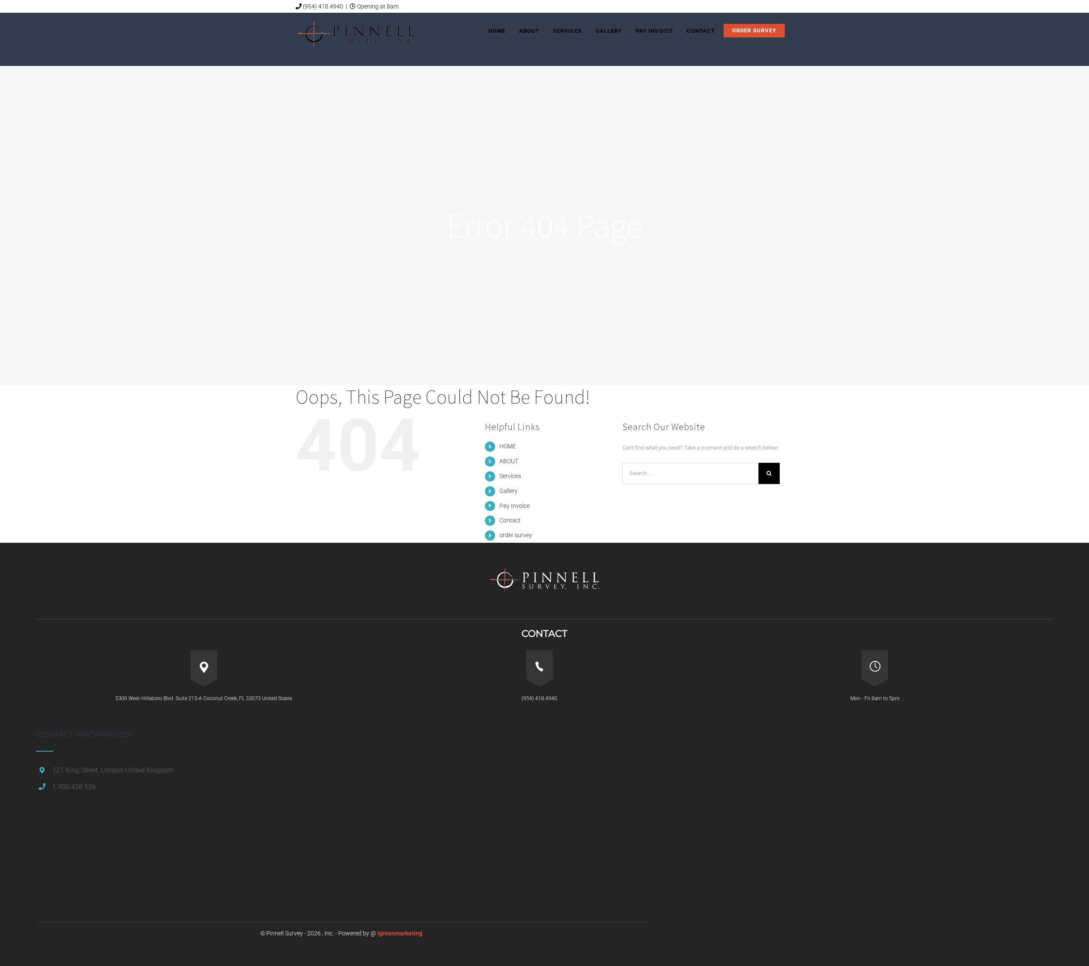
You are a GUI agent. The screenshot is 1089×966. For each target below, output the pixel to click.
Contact (510, 520)
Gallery (508, 490)
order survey (515, 535)
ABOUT (508, 461)
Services (510, 476)
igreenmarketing (399, 933)
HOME (507, 446)
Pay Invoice (514, 505)
